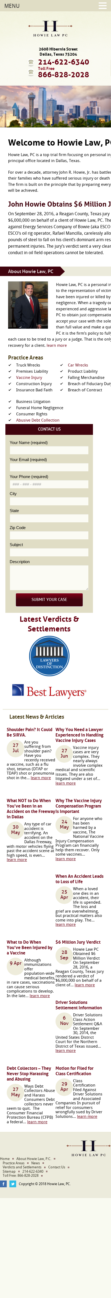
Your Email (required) (28, 459)
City (13, 493)
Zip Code (18, 527)
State (14, 510)
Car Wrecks (78, 365)
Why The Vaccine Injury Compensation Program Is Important (79, 805)
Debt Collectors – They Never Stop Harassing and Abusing (29, 1073)
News (35, 1163)
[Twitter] (12, 1184)
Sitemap (9, 1171)
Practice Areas (14, 1163)
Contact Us (56, 1167)
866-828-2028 (63, 73)
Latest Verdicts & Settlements (49, 623)
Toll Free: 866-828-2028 (21, 1175)
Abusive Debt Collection (38, 420)
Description (20, 561)
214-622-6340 (63, 61)
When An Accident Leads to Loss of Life (79, 878)
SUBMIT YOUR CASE (49, 599)
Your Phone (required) (29, 476)
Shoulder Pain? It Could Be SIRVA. (29, 731)
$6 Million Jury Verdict (78, 941)
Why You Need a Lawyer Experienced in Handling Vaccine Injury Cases (79, 734)
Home (5, 1159)
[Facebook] (3, 1184)
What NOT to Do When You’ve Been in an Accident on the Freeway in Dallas (31, 808)
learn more (57, 345)
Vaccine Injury (29, 377)
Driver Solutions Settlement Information (79, 1004)
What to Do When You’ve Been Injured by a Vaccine (30, 947)
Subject (16, 544)
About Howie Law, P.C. (33, 1159)
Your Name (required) (29, 442)
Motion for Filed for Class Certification (74, 1070)
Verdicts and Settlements (22, 1167)
